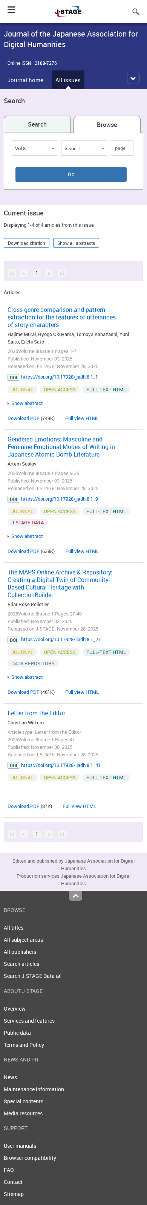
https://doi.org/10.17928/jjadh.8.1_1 (59, 376)
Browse (107, 125)
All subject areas (23, 939)
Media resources (23, 1113)
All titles (13, 927)
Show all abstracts (76, 243)
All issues (68, 80)
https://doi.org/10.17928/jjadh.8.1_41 (61, 765)
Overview (15, 1008)
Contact (13, 1181)
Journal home (25, 80)
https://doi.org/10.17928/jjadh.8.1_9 (59, 498)
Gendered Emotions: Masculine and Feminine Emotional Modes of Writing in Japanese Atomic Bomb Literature (61, 446)
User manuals (20, 1145)
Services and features (29, 1020)
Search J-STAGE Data (30, 975)
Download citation (26, 243)
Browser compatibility (30, 1157)
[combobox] (34, 148)
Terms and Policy (24, 1044)
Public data (17, 1032)
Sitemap (14, 1193)
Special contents (23, 1101)
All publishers (20, 951)
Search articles (21, 963)
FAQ (9, 1169)
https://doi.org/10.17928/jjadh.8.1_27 (61, 639)
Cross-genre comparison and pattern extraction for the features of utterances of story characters (62, 317)
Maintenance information (34, 1089)
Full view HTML (82, 418)
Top (75, 896)
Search (37, 124)
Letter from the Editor (36, 713)
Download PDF (24, 418)
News (10, 1077)
